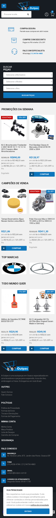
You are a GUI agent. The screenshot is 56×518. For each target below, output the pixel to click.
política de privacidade (40, 505)
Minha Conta (6, 427)
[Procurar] (28, 14)
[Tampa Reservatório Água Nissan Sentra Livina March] (14, 201)
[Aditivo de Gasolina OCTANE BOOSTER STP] (14, 301)
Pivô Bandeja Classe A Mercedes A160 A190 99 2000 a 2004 (39, 147)
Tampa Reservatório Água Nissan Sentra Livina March (12, 220)
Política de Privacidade (10, 408)
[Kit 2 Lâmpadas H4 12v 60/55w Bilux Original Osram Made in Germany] (42, 301)
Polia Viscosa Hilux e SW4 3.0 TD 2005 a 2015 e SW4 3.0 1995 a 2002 (42, 221)
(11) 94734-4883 (28, 464)
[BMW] (14, 268)
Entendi (28, 511)
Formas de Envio (8, 411)
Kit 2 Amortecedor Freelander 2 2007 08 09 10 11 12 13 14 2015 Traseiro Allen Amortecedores (14, 148)
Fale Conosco (6, 395)
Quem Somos (7, 392)
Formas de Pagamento (10, 416)
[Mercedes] (42, 268)
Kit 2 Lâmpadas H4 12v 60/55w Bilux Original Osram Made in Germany (41, 321)
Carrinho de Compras (10, 435)
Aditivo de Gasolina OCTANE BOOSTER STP (13, 320)
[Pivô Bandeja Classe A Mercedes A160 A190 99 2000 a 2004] (42, 127)
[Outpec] (28, 4)
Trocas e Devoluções (9, 413)
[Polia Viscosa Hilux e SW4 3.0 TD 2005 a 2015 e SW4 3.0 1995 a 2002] (42, 201)
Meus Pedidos (7, 430)
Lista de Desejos (8, 432)
